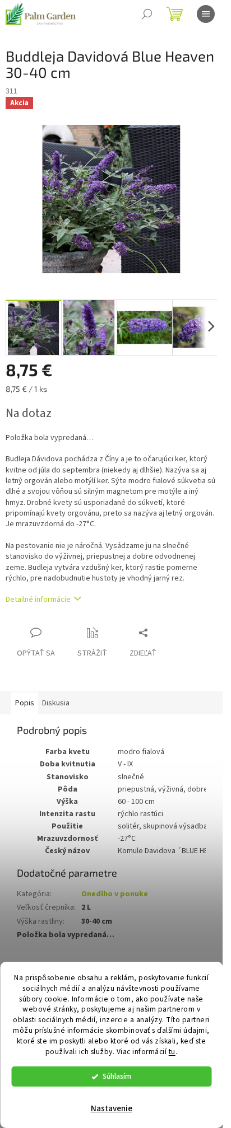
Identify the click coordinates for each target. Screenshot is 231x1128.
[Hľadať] (147, 14)
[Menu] (206, 14)
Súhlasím (117, 1076)
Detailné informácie (38, 599)
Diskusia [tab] (56, 703)
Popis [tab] (24, 703)
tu (172, 1051)
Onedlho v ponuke (114, 894)
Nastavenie (111, 1109)
